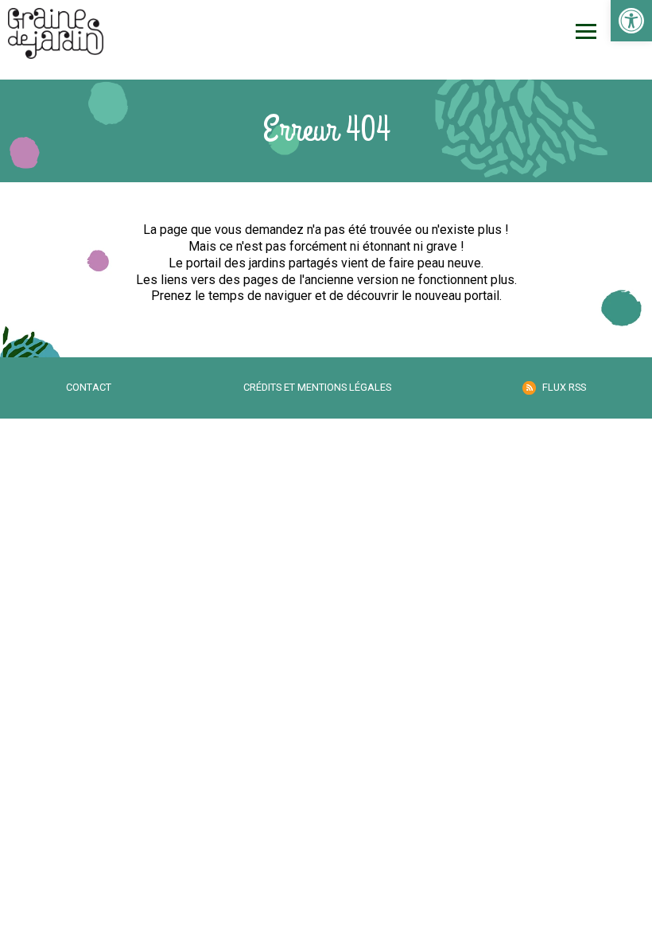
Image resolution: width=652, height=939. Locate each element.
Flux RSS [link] (564, 387)
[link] (631, 20)
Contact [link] (88, 387)
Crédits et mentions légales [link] (317, 387)
